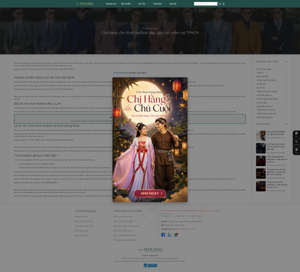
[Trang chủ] (89, 4)
